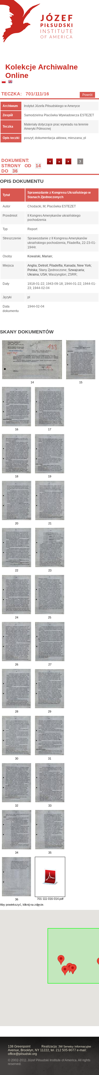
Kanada (70, 265)
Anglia (32, 265)
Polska (32, 270)
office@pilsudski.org (22, 1054)
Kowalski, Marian (39, 256)
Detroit (43, 265)
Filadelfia (56, 265)
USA (43, 274)
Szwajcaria (76, 270)
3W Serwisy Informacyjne (74, 1046)
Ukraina (33, 274)
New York (84, 265)
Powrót (87, 95)
